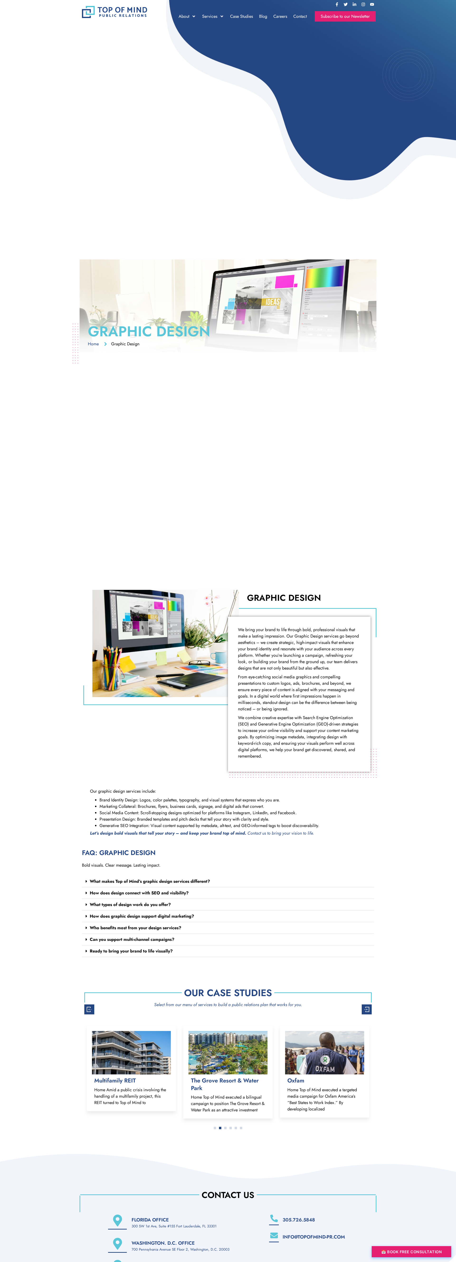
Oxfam (295, 1080)
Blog (263, 16)
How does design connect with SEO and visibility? (139, 893)
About (184, 16)
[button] (228, 881)
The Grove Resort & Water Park (225, 1084)
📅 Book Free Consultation (411, 1251)
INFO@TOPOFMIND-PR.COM (314, 1237)
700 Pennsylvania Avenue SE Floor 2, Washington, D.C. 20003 (180, 1249)
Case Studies (241, 16)
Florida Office (150, 1219)
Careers (280, 16)
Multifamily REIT (115, 1080)
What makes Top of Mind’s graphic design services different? (150, 881)
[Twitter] (346, 4)
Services (209, 16)
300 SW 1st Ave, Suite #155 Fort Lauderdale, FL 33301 (174, 1226)
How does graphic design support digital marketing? (142, 916)
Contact (300, 16)
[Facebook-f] (337, 4)
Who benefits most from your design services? (135, 928)
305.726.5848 (299, 1219)
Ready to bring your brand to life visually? (131, 951)
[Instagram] (363, 4)
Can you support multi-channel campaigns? (132, 939)
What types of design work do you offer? (130, 904)
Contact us (256, 833)
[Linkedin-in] (354, 4)
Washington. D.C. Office (163, 1243)
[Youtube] (372, 4)
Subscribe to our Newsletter (345, 16)
